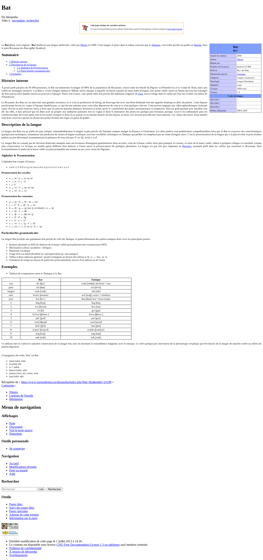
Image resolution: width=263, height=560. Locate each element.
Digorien (186, 146)
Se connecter (17, 448)
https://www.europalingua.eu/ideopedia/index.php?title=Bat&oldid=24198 (66, 382)
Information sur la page (23, 518)
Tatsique (156, 45)
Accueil (14, 463)
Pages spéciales (18, 511)
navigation (18, 20)
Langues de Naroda (21, 395)
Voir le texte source (21, 430)
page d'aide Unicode (174, 29)
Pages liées (16, 504)
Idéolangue (16, 399)
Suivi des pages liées (21, 507)
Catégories (8, 385)
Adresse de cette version (24, 514)
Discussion (16, 426)
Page (12, 423)
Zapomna (241, 74)
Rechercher (10, 481)
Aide (12, 473)
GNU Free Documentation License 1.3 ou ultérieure (88, 544)
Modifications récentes (23, 466)
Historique (15, 433)
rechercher (32, 20)
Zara (140, 93)
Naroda (197, 45)
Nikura (240, 59)
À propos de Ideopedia (23, 551)
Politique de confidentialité (25, 548)
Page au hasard (18, 470)
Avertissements (18, 555)
